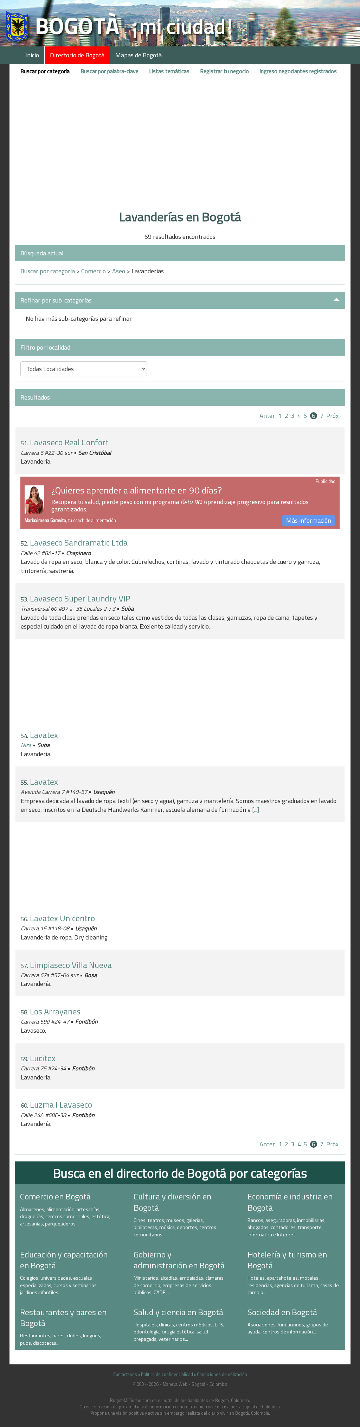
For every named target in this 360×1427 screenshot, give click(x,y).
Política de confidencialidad (167, 1374)
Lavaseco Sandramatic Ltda (79, 542)
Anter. (267, 415)
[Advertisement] (180, 152)
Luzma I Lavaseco (61, 1104)
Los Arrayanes (55, 1011)
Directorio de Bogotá (77, 55)
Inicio (32, 55)
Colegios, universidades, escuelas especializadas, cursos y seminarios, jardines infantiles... (59, 1285)
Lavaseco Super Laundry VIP (80, 598)
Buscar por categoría (45, 71)
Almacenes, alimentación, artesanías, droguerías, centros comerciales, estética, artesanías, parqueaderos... (65, 1216)
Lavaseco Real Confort (69, 442)
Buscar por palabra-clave (110, 71)
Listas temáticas (169, 71)
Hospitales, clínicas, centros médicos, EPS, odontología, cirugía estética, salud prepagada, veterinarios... (179, 1332)
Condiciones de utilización (222, 1374)
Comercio (93, 271)
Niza (26, 745)
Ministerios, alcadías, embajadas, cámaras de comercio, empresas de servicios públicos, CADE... (179, 1285)
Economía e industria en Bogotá (290, 1201)
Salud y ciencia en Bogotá (178, 1312)
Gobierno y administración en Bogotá (179, 1260)
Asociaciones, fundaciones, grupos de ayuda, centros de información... (288, 1328)
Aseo (118, 271)
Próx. (333, 415)
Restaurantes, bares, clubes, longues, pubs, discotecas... (60, 1339)
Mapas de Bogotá (138, 55)
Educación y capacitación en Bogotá (64, 1260)
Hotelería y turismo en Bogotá (287, 1260)
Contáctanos (125, 1374)
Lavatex (44, 734)
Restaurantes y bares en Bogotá (63, 1317)
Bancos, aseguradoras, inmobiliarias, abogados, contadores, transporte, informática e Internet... (287, 1227)
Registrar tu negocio (224, 71)
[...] (255, 809)
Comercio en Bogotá (55, 1196)
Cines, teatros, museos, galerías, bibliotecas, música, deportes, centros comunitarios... (175, 1227)
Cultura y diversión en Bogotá (172, 1201)
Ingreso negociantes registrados (298, 71)
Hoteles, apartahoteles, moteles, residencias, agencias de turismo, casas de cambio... (293, 1285)
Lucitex (43, 1058)
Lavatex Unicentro (62, 918)
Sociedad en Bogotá (282, 1312)
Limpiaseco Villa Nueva (71, 964)
